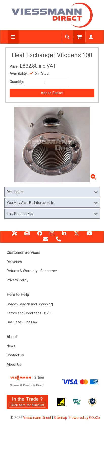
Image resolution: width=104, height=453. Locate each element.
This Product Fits (20, 214)
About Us (14, 364)
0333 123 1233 (58, 241)
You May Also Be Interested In (30, 203)
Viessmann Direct (37, 418)
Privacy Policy (17, 280)
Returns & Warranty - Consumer (32, 271)
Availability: (19, 73)
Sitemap (60, 418)
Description (15, 192)
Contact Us (15, 355)
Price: (14, 66)
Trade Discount (14, 235)
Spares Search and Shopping (30, 304)
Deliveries (14, 262)
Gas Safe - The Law (22, 322)
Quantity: (17, 82)
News (27, 235)
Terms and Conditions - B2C (29, 313)
